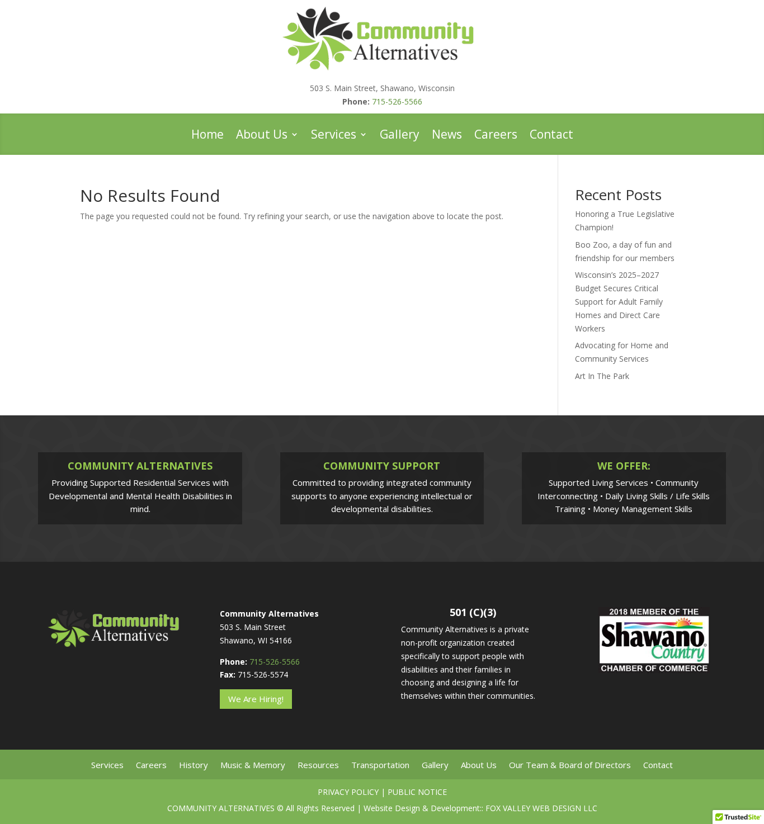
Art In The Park (602, 376)
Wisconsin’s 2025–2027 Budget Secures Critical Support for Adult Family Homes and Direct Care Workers (619, 301)
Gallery (399, 136)
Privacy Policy (348, 792)
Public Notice (417, 792)
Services (333, 136)
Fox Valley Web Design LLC (541, 808)
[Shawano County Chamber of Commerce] (654, 669)
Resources (318, 765)
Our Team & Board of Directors (570, 765)
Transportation (380, 765)
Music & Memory (252, 765)
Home (207, 136)
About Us (261, 136)
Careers (495, 136)
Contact (551, 136)
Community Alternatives (221, 808)
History (193, 765)
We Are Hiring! (256, 698)
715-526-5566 (397, 101)
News (447, 136)
